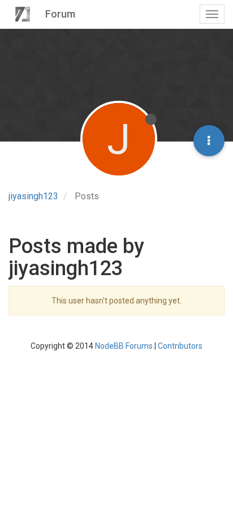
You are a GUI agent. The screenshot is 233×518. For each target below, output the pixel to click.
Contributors (180, 345)
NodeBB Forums (124, 345)
